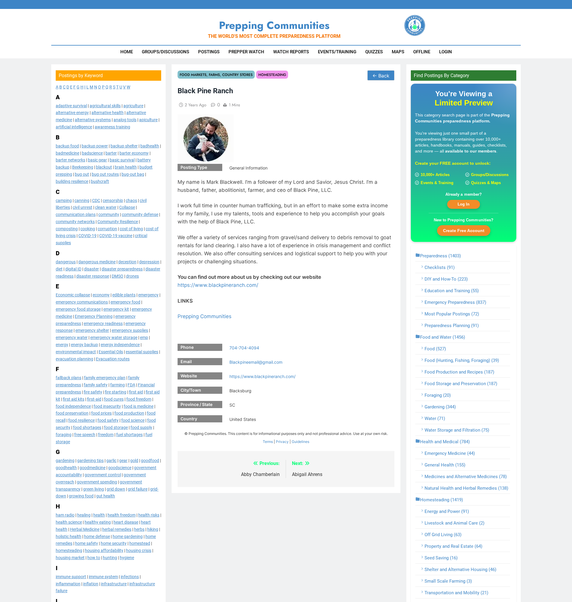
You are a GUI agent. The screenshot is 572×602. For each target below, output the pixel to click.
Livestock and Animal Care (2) (454, 523)
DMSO (117, 275)
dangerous (66, 261)
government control (103, 474)
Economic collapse (73, 295)
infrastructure (114, 583)
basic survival (122, 160)
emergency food (125, 302)
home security (114, 543)
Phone (187, 347)
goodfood (150, 460)
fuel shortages (129, 434)
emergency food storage (78, 309)
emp (144, 337)
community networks (75, 221)
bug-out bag (133, 174)
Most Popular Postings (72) (452, 314)
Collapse (127, 207)
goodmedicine (92, 467)
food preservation (72, 413)
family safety (96, 384)
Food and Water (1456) (442, 337)
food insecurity (107, 406)
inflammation (68, 583)
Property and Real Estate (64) (453, 546)
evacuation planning (74, 358)
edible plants (124, 295)
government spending (97, 481)
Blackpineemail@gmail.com (255, 362)
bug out (82, 174)
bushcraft (100, 181)
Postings (209, 52)
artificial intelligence (74, 126)
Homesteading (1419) (441, 500)
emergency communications (82, 302)
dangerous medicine (97, 261)
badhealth (149, 145)
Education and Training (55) (452, 290)
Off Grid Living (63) (443, 534)
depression (149, 261)
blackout (104, 167)
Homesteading (272, 74)
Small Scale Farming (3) (448, 581)
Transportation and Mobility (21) (456, 592)
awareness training (112, 126)
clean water (105, 207)
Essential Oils (111, 351)
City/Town (191, 390)
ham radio (65, 515)
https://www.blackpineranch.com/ (218, 285)
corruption (107, 228)
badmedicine (67, 152)
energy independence (120, 344)
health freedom (122, 515)
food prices (101, 413)
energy (62, 344)
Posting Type (194, 167)
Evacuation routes (113, 358)
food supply (141, 427)
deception (127, 261)
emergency (148, 295)
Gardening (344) (440, 407)
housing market (70, 557)
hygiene (127, 557)
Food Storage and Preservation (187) (461, 383)
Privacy (282, 441)
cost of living (131, 228)
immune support (71, 576)
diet (59, 268)
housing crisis (138, 550)
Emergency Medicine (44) (450, 453)
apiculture (148, 119)
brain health (126, 167)
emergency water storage (113, 337)
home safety (86, 543)
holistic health (68, 536)
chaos (131, 200)
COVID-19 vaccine (115, 235)
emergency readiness (103, 323)
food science (132, 420)
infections (130, 576)
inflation (90, 583)
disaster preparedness (122, 268)
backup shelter (124, 145)
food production (129, 413)
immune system (103, 576)
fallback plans (68, 377)
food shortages (87, 427)
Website (189, 375)
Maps (398, 52)
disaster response (92, 275)
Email (186, 361)
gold (134, 460)
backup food (67, 145)
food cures (114, 398)
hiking (152, 529)
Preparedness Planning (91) (452, 325)
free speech (84, 434)
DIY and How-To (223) (446, 279)
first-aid (94, 398)
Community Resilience (117, 221)
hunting (110, 557)
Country (189, 418)
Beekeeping (82, 167)
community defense (140, 214)
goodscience (119, 467)
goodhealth (66, 467)
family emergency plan (104, 377)
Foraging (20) (438, 395)
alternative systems (93, 119)
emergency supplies (130, 330)
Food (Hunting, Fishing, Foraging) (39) (462, 360)
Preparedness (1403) (440, 256)
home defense (97, 536)
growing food (81, 496)
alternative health (107, 112)
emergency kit (116, 309)
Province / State (196, 404)
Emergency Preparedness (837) (455, 302)
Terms (268, 441)
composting (67, 228)
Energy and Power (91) (447, 511)
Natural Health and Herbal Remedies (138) (466, 488)
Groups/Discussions (165, 52)
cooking (87, 228)
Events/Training (337, 52)
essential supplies (142, 351)
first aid (136, 391)
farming (117, 384)
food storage (116, 427)
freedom (106, 434)
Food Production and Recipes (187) (459, 372)
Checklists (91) (440, 267)
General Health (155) (445, 465)
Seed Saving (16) (441, 558)
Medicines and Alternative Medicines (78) (466, 476)
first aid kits (73, 398)
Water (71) (435, 418)
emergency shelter (92, 330)
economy (101, 295)
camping (64, 200)
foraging (64, 434)
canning (81, 200)
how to (93, 557)
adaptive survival (71, 105)
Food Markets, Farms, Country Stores (216, 74)
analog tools (125, 119)
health (99, 515)
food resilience (81, 420)
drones (132, 275)
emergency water (72, 337)
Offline (421, 52)
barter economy (134, 152)
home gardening (128, 536)
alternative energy (72, 112)
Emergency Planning (94, 316)
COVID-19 (87, 235)
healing (84, 515)
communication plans (76, 214)
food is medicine (138, 406)
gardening (65, 460)
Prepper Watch (246, 52)
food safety (108, 420)
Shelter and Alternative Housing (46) (460, 569)
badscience (92, 152)
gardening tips (90, 460)
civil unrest (82, 207)
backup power (95, 145)
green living (93, 488)
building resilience (72, 181)
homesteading (69, 550)
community (108, 214)
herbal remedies (116, 529)
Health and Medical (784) (445, 441)
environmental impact (76, 351)
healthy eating (98, 521)
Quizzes (374, 52)
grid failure (137, 488)
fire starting (115, 391)
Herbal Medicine (85, 529)
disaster (91, 268)
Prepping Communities (204, 316)
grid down (116, 488)
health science (69, 521)
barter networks (70, 160)
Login (445, 52)
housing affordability (104, 550)
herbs (139, 529)
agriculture (133, 105)
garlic (111, 460)
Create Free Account (463, 230)
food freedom (138, 398)
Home (126, 52)
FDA (131, 384)
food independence (73, 406)
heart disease (126, 521)
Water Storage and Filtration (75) (457, 430)
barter (111, 152)
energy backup (84, 344)
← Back (380, 76)
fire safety (93, 391)
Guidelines (300, 441)
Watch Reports (291, 52)
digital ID (73, 268)
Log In (464, 204)
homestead (139, 543)
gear (123, 460)
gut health (105, 496)
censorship (113, 200)
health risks (148, 515)
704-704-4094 (244, 347)
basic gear (97, 160)
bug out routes (105, 174)
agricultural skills (105, 105)
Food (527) (435, 348)
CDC (96, 200)
